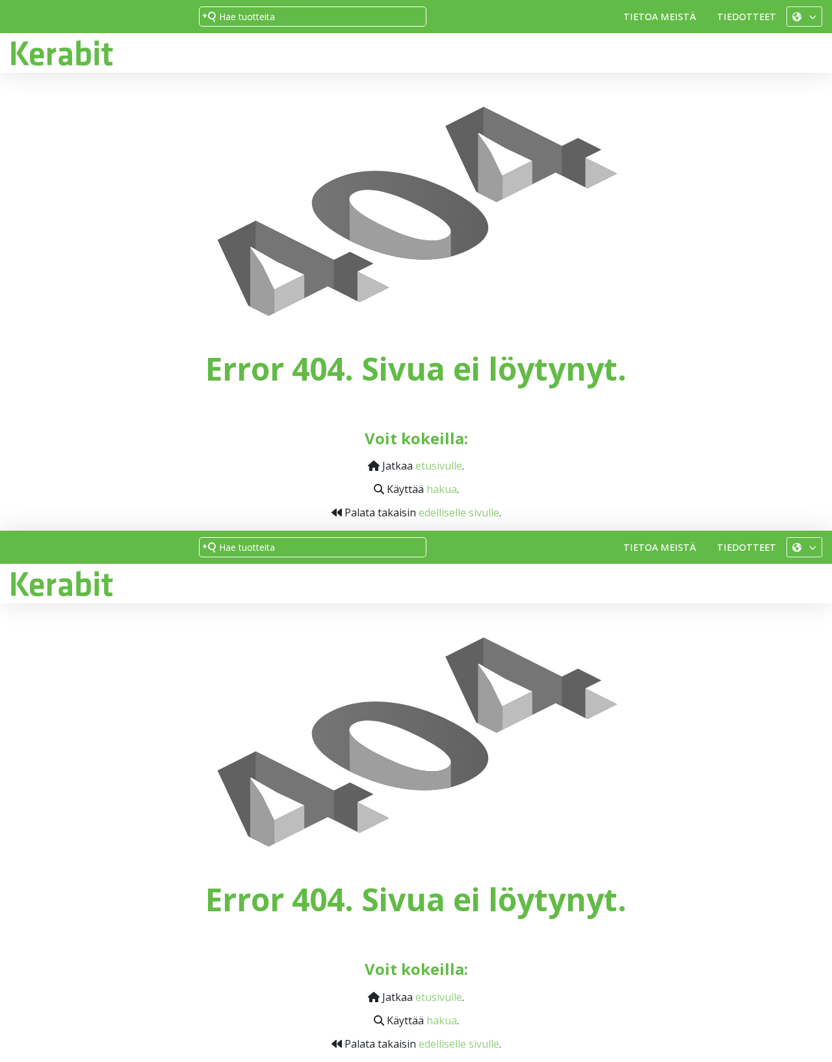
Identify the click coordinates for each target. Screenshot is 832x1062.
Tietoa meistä (659, 16)
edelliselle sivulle (459, 512)
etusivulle (438, 466)
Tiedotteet (746, 16)
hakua (441, 489)
